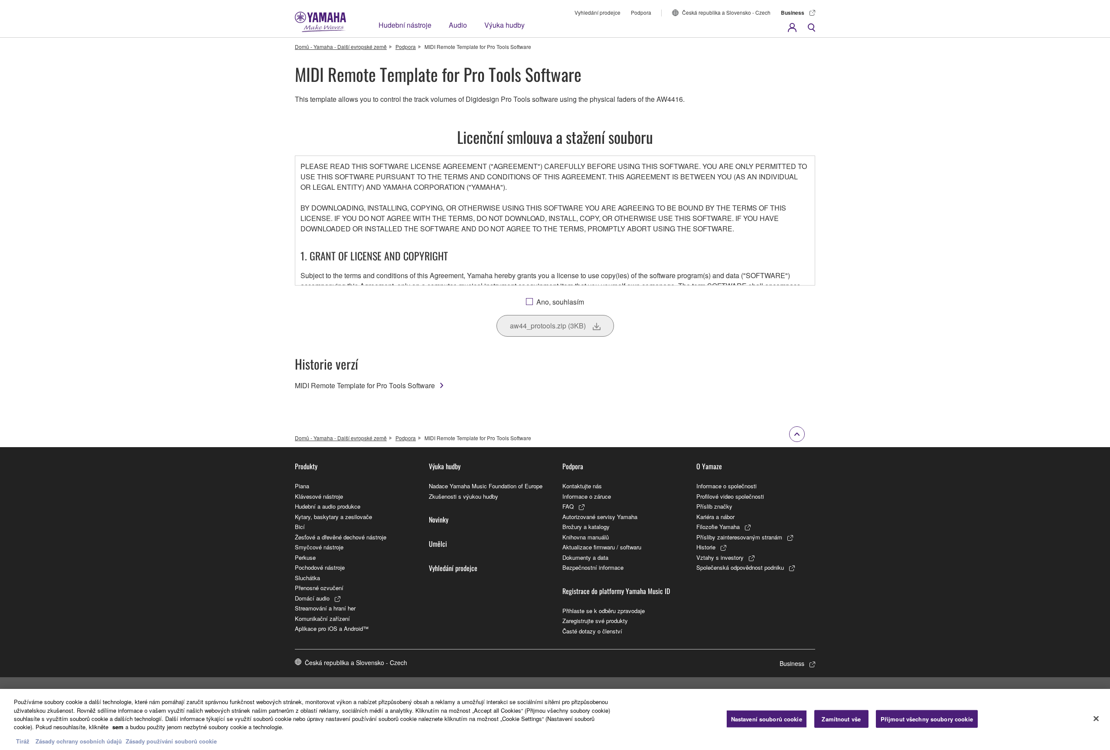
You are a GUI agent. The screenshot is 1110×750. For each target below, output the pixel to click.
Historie (705, 547)
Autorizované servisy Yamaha (599, 517)
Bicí (300, 527)
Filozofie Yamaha (718, 527)
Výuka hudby (504, 25)
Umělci (438, 544)
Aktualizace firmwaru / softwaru (601, 547)
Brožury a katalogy (586, 527)
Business (792, 12)
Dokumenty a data (585, 557)
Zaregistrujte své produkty (595, 621)
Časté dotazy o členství (592, 631)
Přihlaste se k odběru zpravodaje (603, 611)
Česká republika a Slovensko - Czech (726, 12)
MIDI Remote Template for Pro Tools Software (365, 385)
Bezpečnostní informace (593, 567)
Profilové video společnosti (730, 496)
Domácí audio (312, 598)
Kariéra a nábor (715, 517)
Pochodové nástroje (320, 567)
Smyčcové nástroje (319, 547)
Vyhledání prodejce (597, 12)
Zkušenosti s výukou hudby (463, 496)
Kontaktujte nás (582, 486)
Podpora (641, 12)
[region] (555, 719)
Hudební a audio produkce (327, 506)
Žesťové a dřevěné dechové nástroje (340, 537)
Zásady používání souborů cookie (171, 741)
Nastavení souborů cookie (766, 718)
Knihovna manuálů (585, 537)
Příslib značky (714, 506)
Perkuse (305, 557)
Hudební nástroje (405, 25)
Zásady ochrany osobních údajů (79, 741)
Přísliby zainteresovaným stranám (739, 537)
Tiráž (22, 741)
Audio (458, 25)
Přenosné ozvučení (319, 588)
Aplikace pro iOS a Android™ (332, 628)
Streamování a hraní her (325, 608)
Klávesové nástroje (319, 496)
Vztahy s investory (720, 557)
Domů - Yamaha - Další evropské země (341, 46)
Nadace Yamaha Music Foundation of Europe (485, 486)
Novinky (438, 519)
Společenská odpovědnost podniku (740, 567)
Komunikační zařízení (322, 618)
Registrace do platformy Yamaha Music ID (616, 591)
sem (118, 727)
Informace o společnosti (726, 486)
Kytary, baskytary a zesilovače (333, 517)
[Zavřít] (1096, 718)
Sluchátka (307, 578)
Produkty (306, 466)
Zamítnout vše (841, 718)
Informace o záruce (586, 496)
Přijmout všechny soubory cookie (927, 718)
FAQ (568, 506)
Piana (302, 486)
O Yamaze (709, 466)
